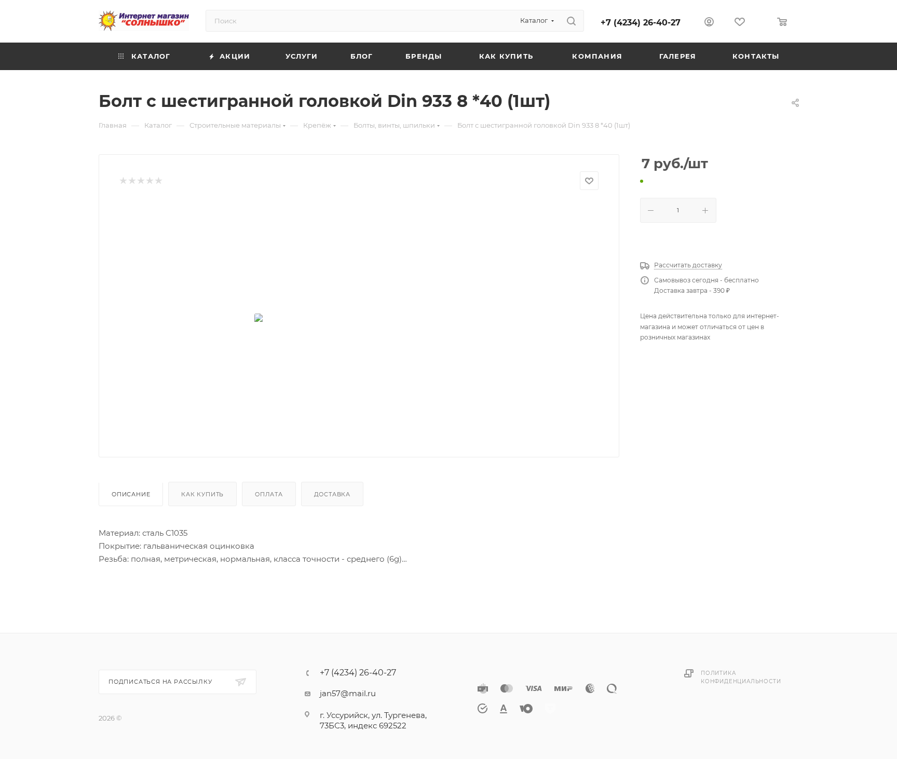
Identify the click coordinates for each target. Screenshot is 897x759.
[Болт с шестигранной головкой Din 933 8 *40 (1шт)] (359, 320)
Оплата (269, 494)
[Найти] (571, 21)
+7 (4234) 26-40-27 (641, 23)
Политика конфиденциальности (741, 677)
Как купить (202, 494)
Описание (131, 494)
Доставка (332, 494)
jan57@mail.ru (348, 693)
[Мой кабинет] (709, 23)
